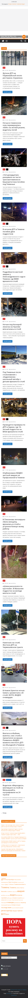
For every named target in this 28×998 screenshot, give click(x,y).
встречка (19, 895)
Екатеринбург (10, 879)
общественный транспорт (17, 900)
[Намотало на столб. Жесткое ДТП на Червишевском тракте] (14, 622)
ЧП (7, 169)
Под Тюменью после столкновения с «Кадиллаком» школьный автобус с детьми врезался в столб (14, 377)
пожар (13, 905)
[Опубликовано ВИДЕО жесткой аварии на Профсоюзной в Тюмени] (14, 456)
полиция (18, 905)
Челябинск (9, 891)
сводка (14, 911)
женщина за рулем (17, 898)
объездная (3, 902)
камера (3, 900)
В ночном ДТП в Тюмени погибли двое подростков (13, 231)
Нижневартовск (4, 882)
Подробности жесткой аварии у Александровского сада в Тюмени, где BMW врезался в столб (14, 276)
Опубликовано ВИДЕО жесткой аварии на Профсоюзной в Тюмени (14, 475)
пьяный (13, 907)
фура (7, 914)
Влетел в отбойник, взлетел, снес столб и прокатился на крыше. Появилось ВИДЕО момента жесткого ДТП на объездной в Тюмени (13, 739)
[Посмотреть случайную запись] (25, 41)
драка (11, 898)
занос (23, 898)
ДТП (4, 67)
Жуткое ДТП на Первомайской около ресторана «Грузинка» (13, 75)
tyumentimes (13, 70)
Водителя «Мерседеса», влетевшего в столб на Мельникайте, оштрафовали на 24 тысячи (13, 790)
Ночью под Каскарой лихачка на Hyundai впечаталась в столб (12, 326)
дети (8, 898)
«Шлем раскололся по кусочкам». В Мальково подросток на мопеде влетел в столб (13, 589)
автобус (3, 895)
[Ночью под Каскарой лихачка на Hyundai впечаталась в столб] (14, 307)
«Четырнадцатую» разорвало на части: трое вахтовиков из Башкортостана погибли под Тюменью (14, 179)
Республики (14, 882)
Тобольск (11, 884)
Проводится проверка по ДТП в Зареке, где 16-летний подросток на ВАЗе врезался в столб (14, 428)
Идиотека (9, 779)
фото (3, 914)
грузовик (4, 898)
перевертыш (17, 902)
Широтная (15, 891)
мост (6, 900)
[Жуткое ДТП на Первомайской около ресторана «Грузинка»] (14, 58)
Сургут (6, 884)
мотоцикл (9, 900)
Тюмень (5, 887)
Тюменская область (20, 884)
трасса (19, 911)
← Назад (3, 813)
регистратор (6, 910)
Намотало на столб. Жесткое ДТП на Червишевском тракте (13, 644)
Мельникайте (17, 879)
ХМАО (18, 887)
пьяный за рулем (19, 907)
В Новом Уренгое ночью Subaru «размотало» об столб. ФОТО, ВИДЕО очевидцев (13, 694)
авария (20, 891)
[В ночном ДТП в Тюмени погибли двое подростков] (14, 212)
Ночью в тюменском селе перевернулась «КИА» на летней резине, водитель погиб (14, 126)
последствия (6, 907)
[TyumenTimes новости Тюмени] (3, 41)
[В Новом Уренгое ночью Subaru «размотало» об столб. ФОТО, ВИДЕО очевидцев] (14, 673)
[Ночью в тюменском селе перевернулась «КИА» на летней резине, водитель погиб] (14, 105)
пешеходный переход (6, 905)
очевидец (10, 902)
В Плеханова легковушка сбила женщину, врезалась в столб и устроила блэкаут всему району (14, 524)
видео (13, 894)
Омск (9, 882)
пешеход (23, 902)
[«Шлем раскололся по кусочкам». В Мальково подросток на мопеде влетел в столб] (14, 561)
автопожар (7, 895)
